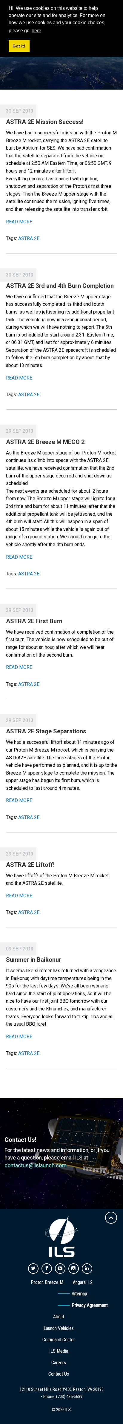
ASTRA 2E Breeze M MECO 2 (45, 442)
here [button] (36, 30)
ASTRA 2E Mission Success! (45, 121)
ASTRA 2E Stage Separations (46, 731)
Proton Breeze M (47, 1282)
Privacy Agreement (90, 1305)
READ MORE (19, 222)
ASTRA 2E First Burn (34, 621)
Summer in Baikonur (33, 959)
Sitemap (79, 1293)
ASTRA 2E (28, 238)
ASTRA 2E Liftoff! (30, 864)
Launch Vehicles (59, 1328)
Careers (58, 1362)
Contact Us (58, 1374)
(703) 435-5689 (69, 1396)
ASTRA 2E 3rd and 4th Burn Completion (60, 285)
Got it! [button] (19, 46)
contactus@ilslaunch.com (35, 1165)
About (58, 1316)
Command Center (58, 1339)
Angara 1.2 (83, 1282)
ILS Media (58, 1351)
